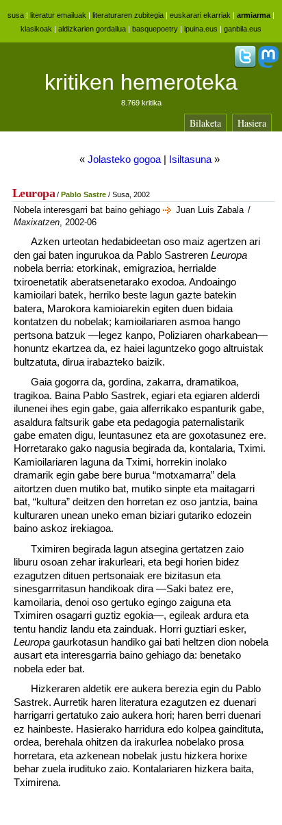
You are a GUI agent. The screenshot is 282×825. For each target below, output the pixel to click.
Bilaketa (205, 122)
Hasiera (252, 122)
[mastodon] (268, 65)
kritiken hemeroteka (141, 82)
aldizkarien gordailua (92, 29)
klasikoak (36, 29)
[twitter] (245, 65)
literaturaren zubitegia (128, 15)
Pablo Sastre (83, 194)
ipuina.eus (201, 29)
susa (16, 15)
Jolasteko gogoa (124, 159)
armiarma (253, 15)
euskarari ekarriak (200, 15)
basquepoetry (155, 29)
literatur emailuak (58, 15)
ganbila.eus (242, 29)
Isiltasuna (190, 159)
